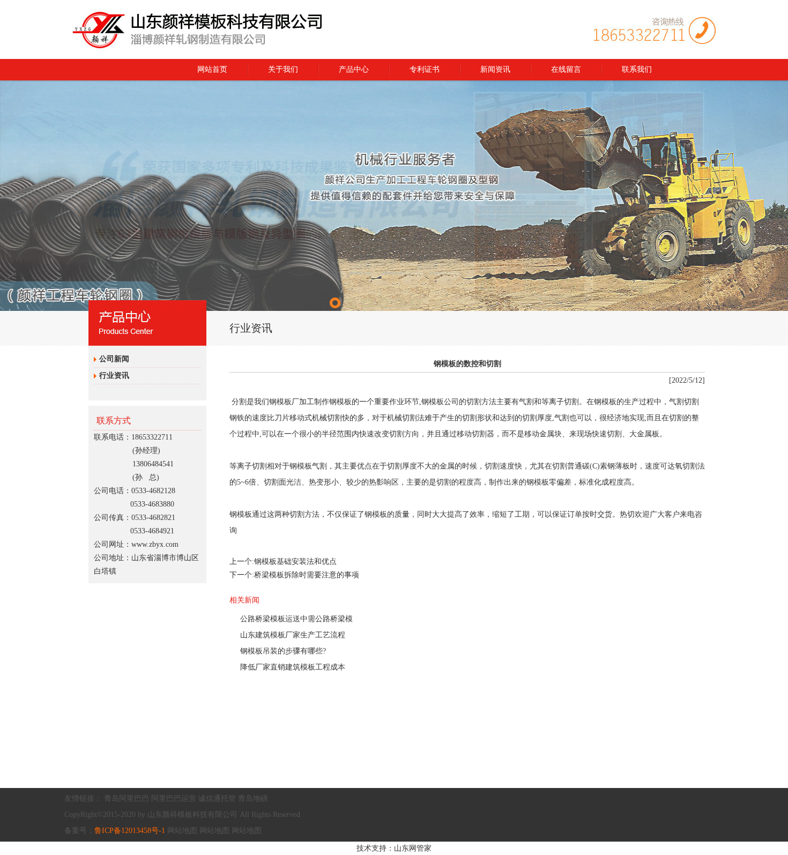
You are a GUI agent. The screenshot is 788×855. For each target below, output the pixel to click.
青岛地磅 (253, 798)
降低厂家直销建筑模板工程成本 (292, 667)
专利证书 (425, 69)
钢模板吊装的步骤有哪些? (283, 651)
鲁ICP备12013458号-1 (129, 831)
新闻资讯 (495, 69)
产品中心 (354, 69)
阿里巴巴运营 (173, 798)
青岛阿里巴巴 (126, 798)
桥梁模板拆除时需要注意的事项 (306, 575)
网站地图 (182, 831)
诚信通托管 (217, 798)
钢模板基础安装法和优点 (295, 561)
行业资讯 (114, 375)
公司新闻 (114, 359)
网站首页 (212, 69)
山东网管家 (413, 848)
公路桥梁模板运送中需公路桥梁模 (296, 619)
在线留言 (566, 69)
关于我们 (283, 69)
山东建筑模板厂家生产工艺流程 (292, 635)
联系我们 (637, 69)
